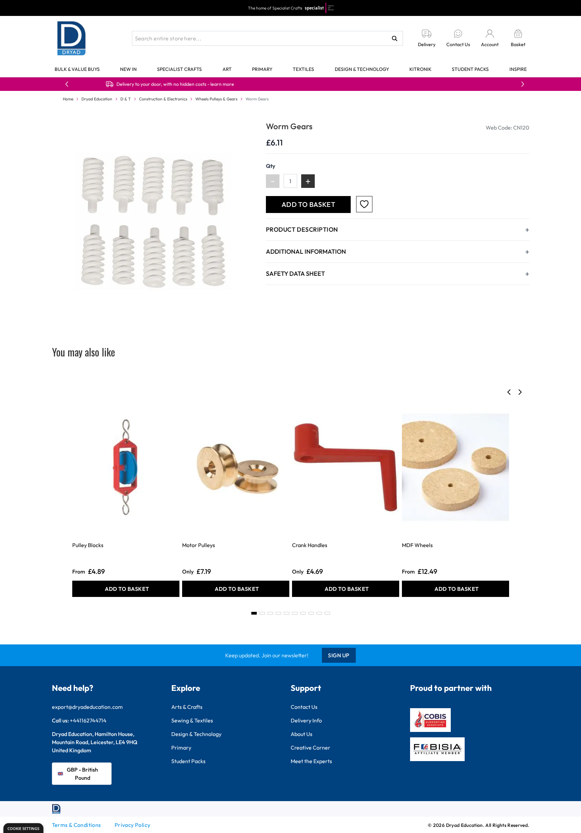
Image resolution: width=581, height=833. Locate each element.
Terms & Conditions (76, 824)
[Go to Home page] (72, 38)
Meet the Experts (311, 761)
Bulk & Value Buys (77, 69)
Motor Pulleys (198, 545)
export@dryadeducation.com (87, 706)
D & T (125, 98)
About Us (301, 734)
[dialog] (23, 828)
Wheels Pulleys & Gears (216, 98)
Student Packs (470, 69)
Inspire (518, 69)
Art (227, 69)
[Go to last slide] (509, 392)
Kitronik (420, 69)
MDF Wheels (417, 545)
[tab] (254, 613)
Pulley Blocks (87, 545)
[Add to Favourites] (364, 204)
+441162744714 (88, 720)
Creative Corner (310, 747)
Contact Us (304, 706)
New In (128, 69)
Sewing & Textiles (192, 720)
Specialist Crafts (179, 69)
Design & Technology (362, 69)
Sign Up (339, 655)
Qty (270, 165)
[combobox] (267, 38)
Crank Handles (309, 545)
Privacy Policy (133, 824)
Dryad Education (96, 98)
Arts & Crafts (186, 706)
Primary (262, 69)
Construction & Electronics (163, 98)
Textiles (303, 69)
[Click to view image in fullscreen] (152, 221)
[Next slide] (520, 392)
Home (68, 98)
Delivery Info (306, 720)
